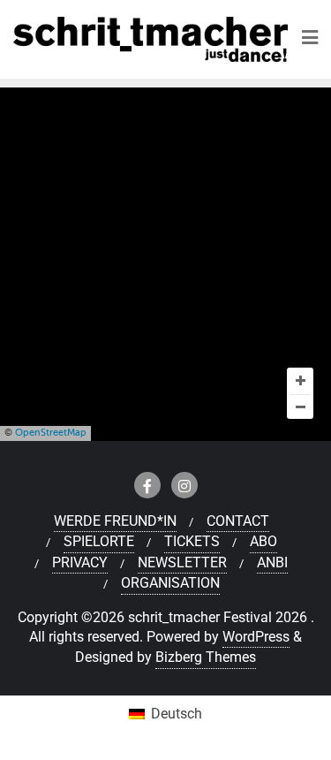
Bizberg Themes (205, 657)
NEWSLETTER (182, 562)
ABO (263, 541)
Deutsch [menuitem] (176, 713)
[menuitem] (165, 715)
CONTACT (238, 521)
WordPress (256, 636)
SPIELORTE (99, 541)
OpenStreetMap (51, 432)
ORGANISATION (170, 582)
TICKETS (192, 541)
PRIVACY (80, 562)
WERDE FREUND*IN (115, 521)
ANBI (272, 562)
